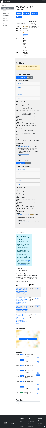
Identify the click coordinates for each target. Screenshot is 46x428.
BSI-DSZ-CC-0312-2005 (23, 146)
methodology (27, 260)
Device (19, 87)
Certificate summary (7, 8)
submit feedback (24, 264)
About (21, 424)
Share (19, 16)
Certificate (5, 10)
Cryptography (21, 83)
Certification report (7, 13)
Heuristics (5, 18)
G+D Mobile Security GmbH (25, 35)
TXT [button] (31, 77)
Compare (27, 13)
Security (19, 94)
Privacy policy (31, 423)
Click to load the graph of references (28, 339)
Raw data (5, 25)
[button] (39, 352)
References (5, 20)
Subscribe (35, 13)
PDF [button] (28, 77)
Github (21, 421)
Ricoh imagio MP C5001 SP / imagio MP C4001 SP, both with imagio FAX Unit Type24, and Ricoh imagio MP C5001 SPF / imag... (22, 309)
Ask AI (19, 13)
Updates (4, 23)
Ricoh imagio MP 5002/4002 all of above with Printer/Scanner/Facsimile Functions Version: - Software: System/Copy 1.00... (22, 319)
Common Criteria (21, 91)
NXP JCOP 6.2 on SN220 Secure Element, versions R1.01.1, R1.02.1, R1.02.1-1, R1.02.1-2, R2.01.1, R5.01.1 (21, 300)
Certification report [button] (21, 77)
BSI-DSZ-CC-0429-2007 (23, 154)
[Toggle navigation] (43, 1)
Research (22, 426)
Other (19, 98)
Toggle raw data (20, 403)
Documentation (31, 421)
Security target (6, 15)
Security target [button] (20, 163)
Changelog (30, 426)
